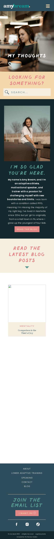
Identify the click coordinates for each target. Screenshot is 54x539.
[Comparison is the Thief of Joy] (27, 303)
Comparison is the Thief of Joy (27, 331)
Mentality (27, 326)
